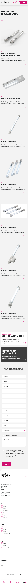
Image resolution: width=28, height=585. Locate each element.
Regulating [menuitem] (5, 510)
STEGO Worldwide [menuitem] (6, 533)
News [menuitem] (4, 529)
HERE (12, 456)
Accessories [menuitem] (5, 517)
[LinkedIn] (2, 564)
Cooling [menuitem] (4, 508)
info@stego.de (7, 493)
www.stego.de (7, 495)
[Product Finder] (3, 582)
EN (24, 582)
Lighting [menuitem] (4, 515)
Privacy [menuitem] (4, 545)
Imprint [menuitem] (4, 543)
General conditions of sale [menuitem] (8, 547)
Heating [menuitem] (4, 506)
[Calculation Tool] (10, 582)
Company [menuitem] (5, 527)
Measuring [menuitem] (5, 512)
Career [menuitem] (4, 531)
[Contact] (17, 582)
